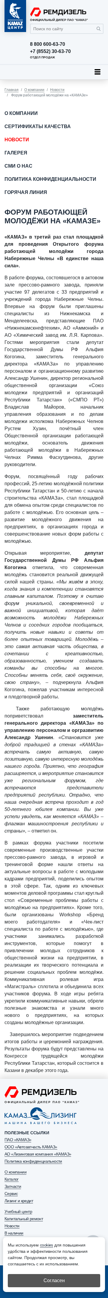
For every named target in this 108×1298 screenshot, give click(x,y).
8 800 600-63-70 (47, 44)
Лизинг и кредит (18, 1200)
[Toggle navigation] (97, 72)
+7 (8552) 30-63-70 (50, 51)
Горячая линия (25, 192)
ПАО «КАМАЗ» (17, 1139)
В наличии (13, 1233)
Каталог (11, 1179)
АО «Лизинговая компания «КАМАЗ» (37, 1154)
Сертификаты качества (37, 126)
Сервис (11, 1193)
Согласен (54, 1280)
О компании (34, 90)
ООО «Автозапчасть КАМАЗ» (30, 1146)
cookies (46, 1245)
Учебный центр (18, 1211)
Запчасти (12, 1186)
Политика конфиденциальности (50, 179)
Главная (11, 90)
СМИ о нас (18, 166)
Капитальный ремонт (23, 1218)
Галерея (15, 152)
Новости (57, 90)
